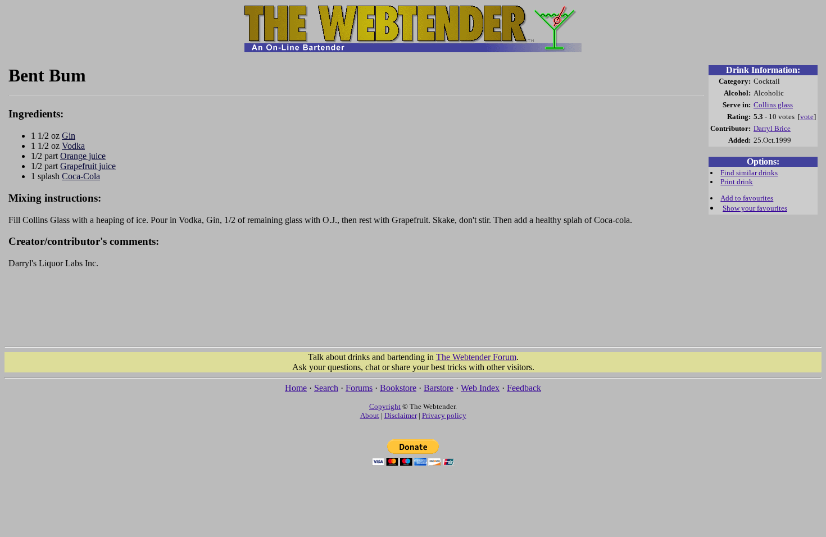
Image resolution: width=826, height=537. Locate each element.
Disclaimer (400, 415)
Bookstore (398, 388)
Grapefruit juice (88, 166)
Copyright (385, 406)
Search (326, 388)
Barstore (438, 388)
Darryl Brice (772, 128)
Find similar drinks (749, 173)
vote (807, 116)
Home (296, 388)
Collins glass (773, 105)
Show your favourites (755, 208)
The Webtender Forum (476, 357)
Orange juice (83, 156)
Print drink (736, 182)
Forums (359, 388)
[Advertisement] (356, 313)
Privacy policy (444, 415)
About (369, 415)
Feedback (524, 388)
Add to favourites (746, 198)
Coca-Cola (81, 176)
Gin (68, 135)
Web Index (480, 388)
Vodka (73, 146)
